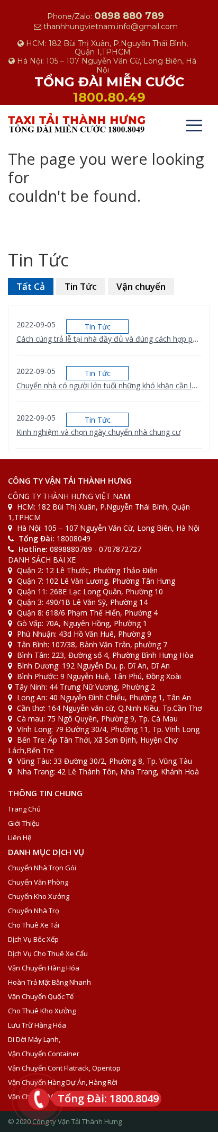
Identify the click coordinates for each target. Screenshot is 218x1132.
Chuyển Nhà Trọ (33, 910)
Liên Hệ (19, 837)
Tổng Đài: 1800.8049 (108, 1098)
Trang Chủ (24, 809)
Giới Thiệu (24, 823)
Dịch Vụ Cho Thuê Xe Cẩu (48, 953)
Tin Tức (81, 286)
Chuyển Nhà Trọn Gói (42, 867)
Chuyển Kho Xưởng (38, 896)
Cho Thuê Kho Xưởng (42, 1010)
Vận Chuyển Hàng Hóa (43, 968)
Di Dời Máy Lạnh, (34, 1039)
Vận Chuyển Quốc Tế (41, 996)
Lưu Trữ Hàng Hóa (37, 1025)
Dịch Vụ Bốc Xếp (33, 939)
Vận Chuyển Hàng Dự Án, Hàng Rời (62, 1082)
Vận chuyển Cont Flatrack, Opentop (64, 1068)
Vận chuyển (141, 286)
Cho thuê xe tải (33, 925)
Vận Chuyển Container (43, 1053)
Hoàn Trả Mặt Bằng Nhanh (49, 982)
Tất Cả (30, 286)
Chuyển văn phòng (38, 882)
